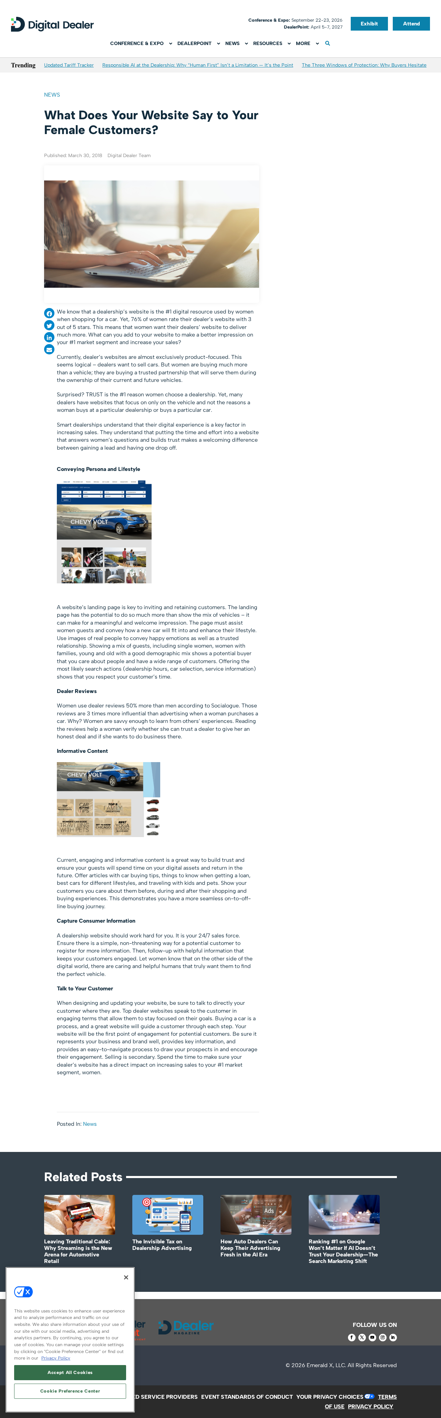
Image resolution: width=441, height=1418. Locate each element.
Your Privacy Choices (329, 1397)
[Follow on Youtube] (372, 1337)
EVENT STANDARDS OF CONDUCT (247, 1397)
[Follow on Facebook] (352, 1337)
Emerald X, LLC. (326, 1365)
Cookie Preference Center (70, 1391)
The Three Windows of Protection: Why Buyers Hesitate (364, 65)
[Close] (126, 1277)
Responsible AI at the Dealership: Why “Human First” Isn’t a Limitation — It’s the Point (197, 65)
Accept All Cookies (70, 1372)
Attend (411, 24)
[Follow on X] (362, 1337)
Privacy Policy (55, 1358)
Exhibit (369, 24)
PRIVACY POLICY (370, 1406)
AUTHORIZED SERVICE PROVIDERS (151, 1397)
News (52, 94)
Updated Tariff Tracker (69, 65)
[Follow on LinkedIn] (393, 1337)
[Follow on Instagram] (383, 1337)
